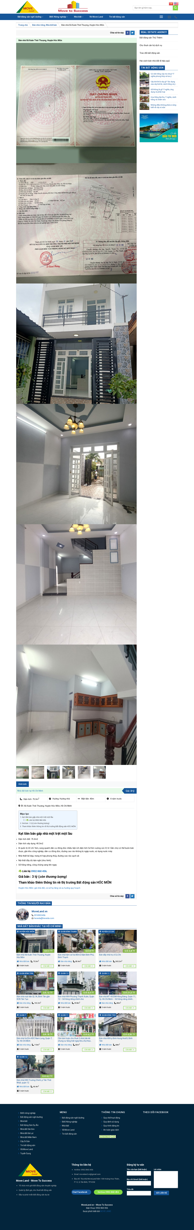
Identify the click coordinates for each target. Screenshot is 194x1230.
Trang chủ (23, 25)
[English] (176, 3)
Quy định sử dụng (111, 1122)
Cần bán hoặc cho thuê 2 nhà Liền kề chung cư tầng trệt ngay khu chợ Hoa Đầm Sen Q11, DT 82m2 (74, 1039)
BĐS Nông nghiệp (57, 17)
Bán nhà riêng (38, 25)
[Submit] (175, 8)
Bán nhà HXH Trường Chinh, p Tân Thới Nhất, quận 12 (34, 1081)
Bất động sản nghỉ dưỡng (29, 17)
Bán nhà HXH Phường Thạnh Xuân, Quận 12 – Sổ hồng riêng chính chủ (76, 997)
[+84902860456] (176, 17)
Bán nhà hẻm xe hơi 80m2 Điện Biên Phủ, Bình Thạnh (76, 956)
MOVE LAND (105, 1211)
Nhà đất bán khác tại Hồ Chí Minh (39, 926)
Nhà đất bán (51, 25)
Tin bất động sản (117, 17)
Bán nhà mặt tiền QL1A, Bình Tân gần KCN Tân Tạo (33, 997)
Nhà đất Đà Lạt (26, 1133)
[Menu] (161, 16)
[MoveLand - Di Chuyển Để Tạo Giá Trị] (27, 7)
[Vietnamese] (171, 3)
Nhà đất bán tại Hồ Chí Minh (30, 791)
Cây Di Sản (25, 1141)
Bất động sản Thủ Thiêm (151, 38)
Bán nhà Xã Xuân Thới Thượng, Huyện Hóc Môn (33, 956)
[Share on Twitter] (132, 33)
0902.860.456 (87, 1169)
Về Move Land (96, 17)
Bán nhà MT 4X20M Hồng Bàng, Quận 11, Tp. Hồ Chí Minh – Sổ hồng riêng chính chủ (117, 998)
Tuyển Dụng (25, 1153)
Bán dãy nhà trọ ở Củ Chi (110, 955)
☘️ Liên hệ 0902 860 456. (36, 820)
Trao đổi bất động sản (150, 53)
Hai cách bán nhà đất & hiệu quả (155, 61)
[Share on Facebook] (128, 33)
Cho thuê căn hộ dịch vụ (151, 45)
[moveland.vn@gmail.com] (169, 17)
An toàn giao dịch (111, 1130)
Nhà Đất (77, 17)
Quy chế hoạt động (111, 1118)
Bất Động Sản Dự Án (29, 1125)
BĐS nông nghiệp (28, 1113)
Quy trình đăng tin (111, 1126)
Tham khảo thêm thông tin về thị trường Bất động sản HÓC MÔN (49, 826)
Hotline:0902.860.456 (108, 1192)
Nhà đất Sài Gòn (27, 1129)
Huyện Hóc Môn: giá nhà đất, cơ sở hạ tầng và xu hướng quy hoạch (49, 888)
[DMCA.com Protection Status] (108, 1136)
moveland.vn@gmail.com (90, 1174)
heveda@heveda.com (44, 918)
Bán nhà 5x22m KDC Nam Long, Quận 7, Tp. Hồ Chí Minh (34, 1039)
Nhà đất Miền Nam (28, 1137)
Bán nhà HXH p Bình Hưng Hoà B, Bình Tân (116, 1039)
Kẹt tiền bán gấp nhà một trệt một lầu (37, 817)
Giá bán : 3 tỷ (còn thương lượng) (35, 823)
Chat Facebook (80, 1192)
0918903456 (39, 915)
